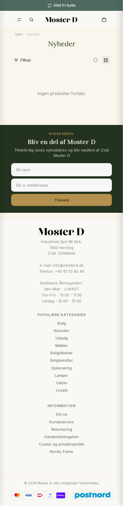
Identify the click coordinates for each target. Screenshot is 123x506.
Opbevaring (61, 368)
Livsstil (62, 390)
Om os (61, 414)
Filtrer (25, 60)
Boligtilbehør (61, 353)
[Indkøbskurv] (104, 19)
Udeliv (61, 382)
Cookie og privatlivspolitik (61, 444)
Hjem (19, 34)
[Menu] (19, 19)
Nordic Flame (61, 451)
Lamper (61, 375)
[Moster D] (61, 231)
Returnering (61, 429)
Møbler (61, 345)
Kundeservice (61, 422)
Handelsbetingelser (61, 436)
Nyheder (61, 330)
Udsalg (61, 338)
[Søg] (31, 19)
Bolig (61, 323)
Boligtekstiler (61, 360)
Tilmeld (61, 200)
